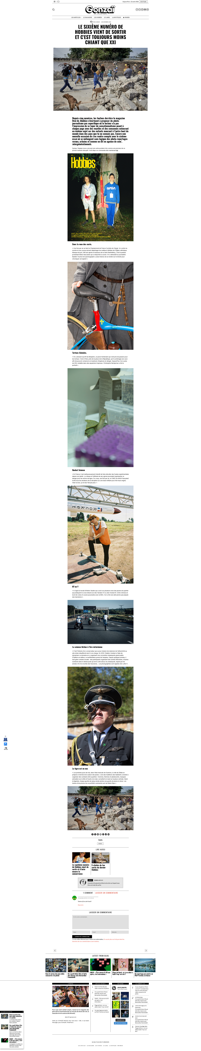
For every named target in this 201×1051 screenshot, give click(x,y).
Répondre (80, 905)
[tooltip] (137, 9)
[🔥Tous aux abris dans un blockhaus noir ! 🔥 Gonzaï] (116, 1005)
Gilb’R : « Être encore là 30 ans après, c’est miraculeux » (100, 973)
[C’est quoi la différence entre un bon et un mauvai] (125, 996)
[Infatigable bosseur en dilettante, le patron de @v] (125, 1013)
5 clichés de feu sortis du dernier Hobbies (99, 867)
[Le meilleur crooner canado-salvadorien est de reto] (116, 1013)
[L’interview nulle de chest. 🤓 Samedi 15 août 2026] (116, 996)
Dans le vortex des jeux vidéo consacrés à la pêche (55, 974)
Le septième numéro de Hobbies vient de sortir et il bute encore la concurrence (80, 869)
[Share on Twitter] (5, 745)
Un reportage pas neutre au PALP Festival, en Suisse (144, 974)
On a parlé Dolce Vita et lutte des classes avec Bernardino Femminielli (77, 975)
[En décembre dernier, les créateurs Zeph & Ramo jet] (125, 1005)
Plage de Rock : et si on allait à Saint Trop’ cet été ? (122, 973)
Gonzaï (97, 22)
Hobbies (100, 843)
